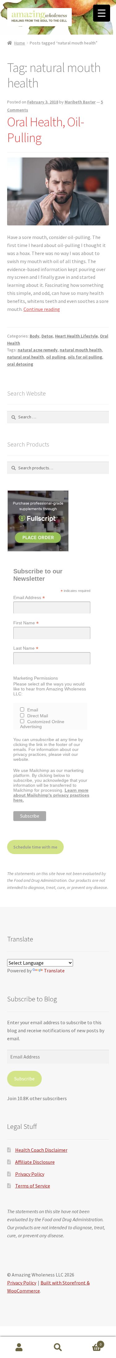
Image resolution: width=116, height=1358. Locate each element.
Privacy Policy (29, 1174)
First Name (26, 623)
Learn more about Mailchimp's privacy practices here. (51, 795)
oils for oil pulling (85, 357)
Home (19, 43)
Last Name (25, 648)
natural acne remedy (38, 350)
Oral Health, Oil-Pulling (45, 129)
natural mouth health (81, 350)
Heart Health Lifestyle (76, 336)
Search (58, 1347)
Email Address (29, 598)
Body (34, 336)
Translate (54, 970)
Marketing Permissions (35, 678)
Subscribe (24, 1078)
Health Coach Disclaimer (41, 1150)
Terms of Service (32, 1186)
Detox (47, 336)
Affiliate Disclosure (35, 1162)
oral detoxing (20, 364)
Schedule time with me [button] (35, 847)
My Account (19, 1347)
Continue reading (42, 309)
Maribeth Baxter (80, 102)
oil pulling (56, 357)
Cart (89, 1342)
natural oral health (25, 357)
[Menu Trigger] (101, 13)
